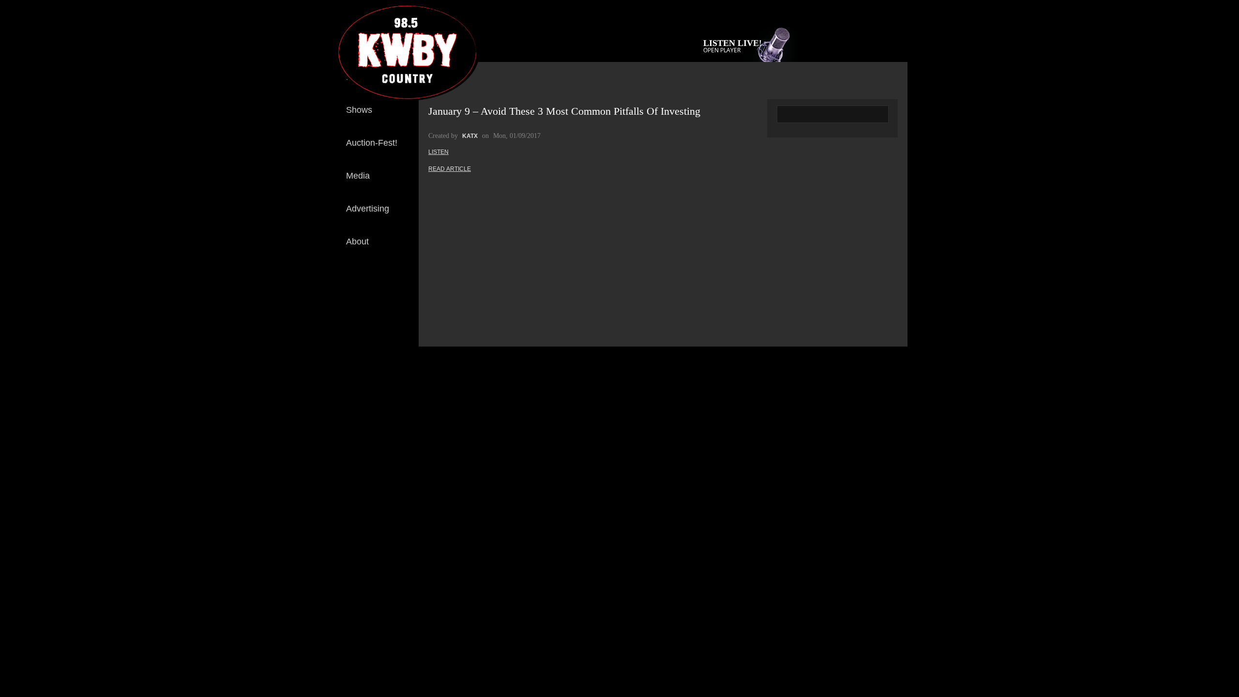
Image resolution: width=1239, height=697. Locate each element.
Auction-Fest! (371, 143)
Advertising (367, 208)
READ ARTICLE (449, 169)
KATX (470, 136)
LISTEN (438, 152)
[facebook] (404, 284)
